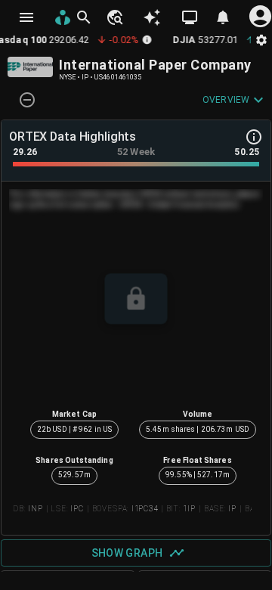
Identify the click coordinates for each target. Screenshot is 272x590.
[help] (254, 137)
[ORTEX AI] (152, 17)
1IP (189, 509)
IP (232, 509)
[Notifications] (222, 17)
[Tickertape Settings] (261, 39)
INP (35, 509)
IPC (77, 509)
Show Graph (127, 553)
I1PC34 (144, 509)
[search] (84, 17)
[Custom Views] (190, 17)
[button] (114, 17)
